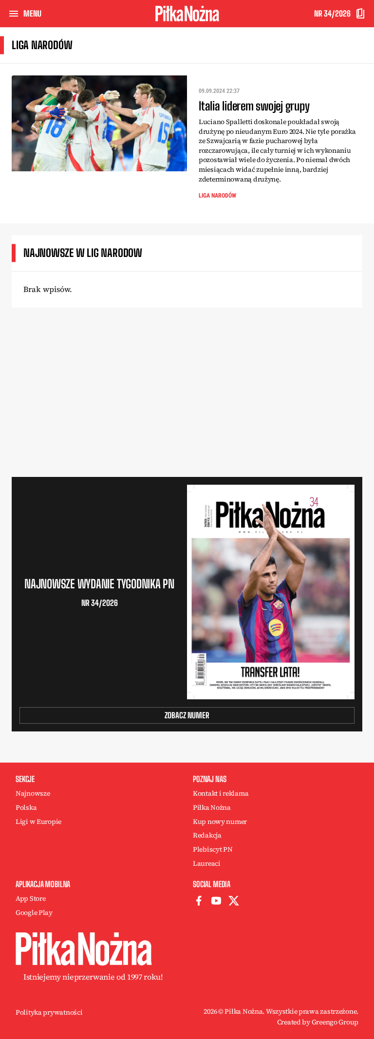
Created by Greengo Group (317, 1022)
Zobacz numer (187, 715)
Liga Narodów (217, 195)
